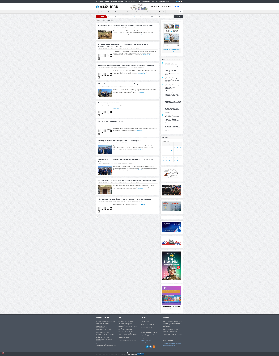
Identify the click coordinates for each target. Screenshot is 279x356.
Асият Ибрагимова (108, 67)
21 (169, 157)
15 (171, 153)
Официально (121, 1)
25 (180, 157)
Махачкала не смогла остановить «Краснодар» (172, 65)
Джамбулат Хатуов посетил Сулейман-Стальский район (119, 141)
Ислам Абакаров (108, 201)
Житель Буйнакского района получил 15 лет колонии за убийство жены (125, 25)
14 (169, 153)
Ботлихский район (133, 124)
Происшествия (130, 11)
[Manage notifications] (3, 353)
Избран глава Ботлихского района (111, 122)
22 (171, 157)
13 (166, 153)
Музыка (139, 1)
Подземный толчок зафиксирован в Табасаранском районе (120, 16)
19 (163, 157)
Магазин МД (161, 11)
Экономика (110, 11)
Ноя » (167, 163)
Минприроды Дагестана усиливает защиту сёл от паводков (172, 96)
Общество (117, 11)
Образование (131, 201)
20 (166, 157)
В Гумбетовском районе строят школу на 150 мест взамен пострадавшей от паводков (172, 110)
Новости (131, 27)
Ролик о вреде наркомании (108, 103)
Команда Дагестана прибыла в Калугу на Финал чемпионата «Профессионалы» (173, 88)
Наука (123, 11)
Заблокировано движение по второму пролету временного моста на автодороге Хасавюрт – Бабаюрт (124, 45)
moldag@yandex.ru (146, 340)
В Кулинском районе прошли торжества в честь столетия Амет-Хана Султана (127, 65)
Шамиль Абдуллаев (108, 27)
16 (174, 153)
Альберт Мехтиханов (109, 48)
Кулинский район (133, 67)
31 (177, 160)
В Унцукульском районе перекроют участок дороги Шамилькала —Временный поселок (172, 128)
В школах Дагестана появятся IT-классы (143, 16)
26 (163, 160)
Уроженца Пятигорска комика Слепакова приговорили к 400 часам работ (172, 72)
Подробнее (142, 34)
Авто (148, 11)
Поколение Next (113, 1)
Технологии (154, 11)
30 (174, 160)
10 (177, 150)
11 (180, 150)
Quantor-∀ (123, 354)
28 (169, 160)
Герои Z (152, 1)
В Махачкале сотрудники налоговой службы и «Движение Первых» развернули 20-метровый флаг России (172, 119)
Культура (143, 11)
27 (166, 160)
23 (174, 157)
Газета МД (127, 1)
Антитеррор (133, 1)
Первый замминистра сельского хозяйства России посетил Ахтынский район (125, 160)
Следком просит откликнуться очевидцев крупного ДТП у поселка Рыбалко (127, 180)
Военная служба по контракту (162, 1)
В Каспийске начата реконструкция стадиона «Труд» (118, 84)
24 (177, 157)
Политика (104, 11)
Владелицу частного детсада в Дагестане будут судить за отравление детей (173, 103)
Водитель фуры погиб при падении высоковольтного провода (172, 80)
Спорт (137, 11)
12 (163, 153)
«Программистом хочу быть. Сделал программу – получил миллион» (125, 199)
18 (180, 153)
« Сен (163, 163)
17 (177, 153)
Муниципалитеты (146, 1)
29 (171, 160)
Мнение (107, 1)
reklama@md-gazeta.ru (147, 342)
